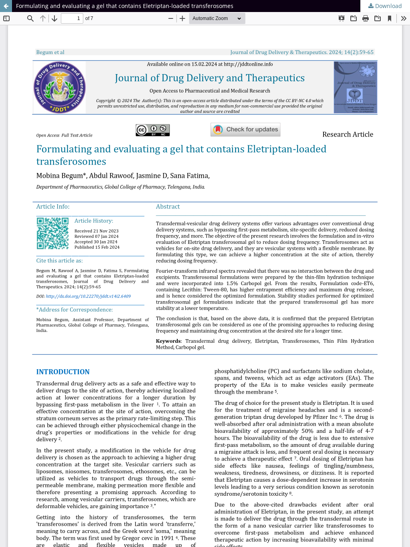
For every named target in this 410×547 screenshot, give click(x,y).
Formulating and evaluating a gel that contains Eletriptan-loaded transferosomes (124, 6)
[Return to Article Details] (6, 6)
